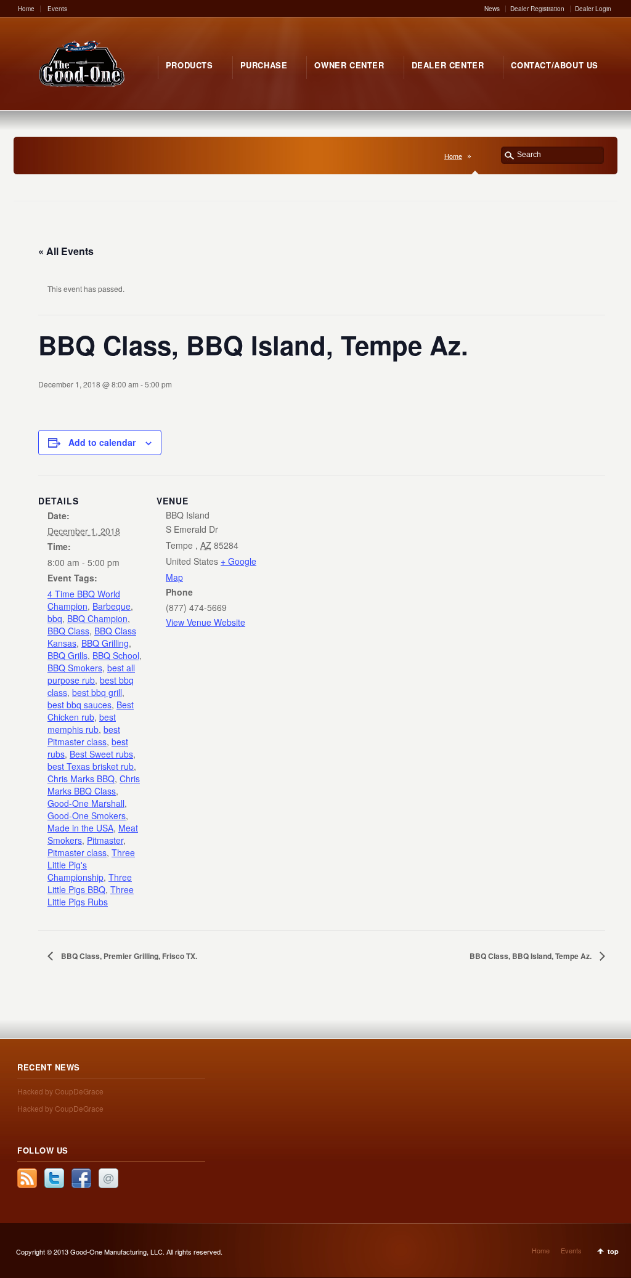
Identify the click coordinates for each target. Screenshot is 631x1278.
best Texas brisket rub (90, 766)
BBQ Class (68, 631)
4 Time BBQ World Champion (83, 600)
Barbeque (111, 606)
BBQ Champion (97, 618)
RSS (27, 1178)
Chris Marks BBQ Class (93, 784)
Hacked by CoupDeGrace (60, 1091)
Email (108, 1178)
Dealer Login (593, 8)
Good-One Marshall (85, 803)
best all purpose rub (91, 673)
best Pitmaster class (83, 735)
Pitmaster (105, 840)
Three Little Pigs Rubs (90, 895)
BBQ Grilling (105, 643)
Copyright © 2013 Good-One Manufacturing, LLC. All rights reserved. (119, 1251)
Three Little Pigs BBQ (89, 883)
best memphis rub (81, 723)
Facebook (81, 1178)
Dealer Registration (537, 8)
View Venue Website (205, 622)
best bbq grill (97, 692)
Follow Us (42, 1150)
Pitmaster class (77, 852)
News (492, 8)
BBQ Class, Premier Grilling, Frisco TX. (128, 955)
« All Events (66, 251)
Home (26, 8)
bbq (54, 618)
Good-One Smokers (86, 815)
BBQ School (115, 655)
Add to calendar (102, 442)
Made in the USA (80, 828)
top (613, 1251)
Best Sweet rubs (101, 754)
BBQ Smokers (74, 667)
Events (57, 8)
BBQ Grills (67, 655)
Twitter (54, 1178)
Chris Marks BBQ (81, 778)
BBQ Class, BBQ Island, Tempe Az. (531, 955)
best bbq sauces (79, 704)
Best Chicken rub (90, 710)
